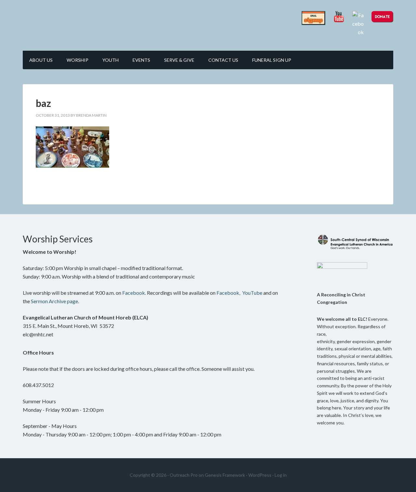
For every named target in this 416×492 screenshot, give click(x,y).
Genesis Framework (225, 475)
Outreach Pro (184, 475)
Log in (281, 475)
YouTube (252, 293)
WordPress (259, 475)
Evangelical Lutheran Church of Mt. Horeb (78, 22)
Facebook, (228, 293)
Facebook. (134, 293)
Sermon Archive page (54, 301)
